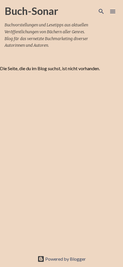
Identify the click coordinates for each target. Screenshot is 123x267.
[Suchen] (101, 11)
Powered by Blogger (65, 259)
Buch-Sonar (31, 11)
